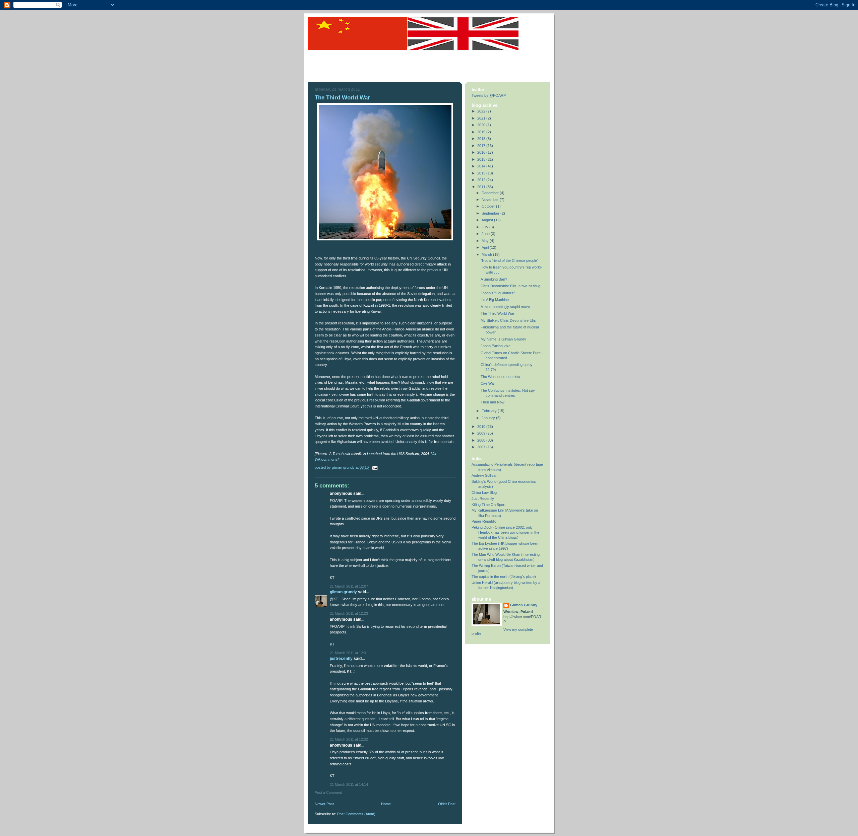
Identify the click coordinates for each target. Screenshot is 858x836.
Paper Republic (484, 521)
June (486, 234)
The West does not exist (500, 377)
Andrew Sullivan (484, 475)
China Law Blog (484, 492)
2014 (481, 166)
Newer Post (324, 804)
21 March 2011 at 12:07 (349, 586)
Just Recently (483, 499)
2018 (481, 139)
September (491, 213)
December (491, 193)
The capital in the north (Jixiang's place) (504, 577)
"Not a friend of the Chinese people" (509, 260)
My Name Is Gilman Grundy (503, 339)
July (485, 227)
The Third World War (497, 313)
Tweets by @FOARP (489, 95)
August (488, 220)
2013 (481, 173)
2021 (481, 118)
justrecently (341, 658)
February (490, 411)
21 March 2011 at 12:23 (349, 613)
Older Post (446, 804)
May (486, 241)
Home (386, 804)
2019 (481, 132)
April (486, 247)
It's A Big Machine (495, 300)
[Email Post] (374, 467)
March (487, 254)
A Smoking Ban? (494, 279)
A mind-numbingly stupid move (505, 307)
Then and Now (492, 402)
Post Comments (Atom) (356, 814)
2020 (481, 125)
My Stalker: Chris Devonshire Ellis (508, 320)
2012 (481, 180)
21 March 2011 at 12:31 (349, 653)
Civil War (488, 383)
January (489, 418)
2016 (481, 152)
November (491, 200)
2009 (481, 433)
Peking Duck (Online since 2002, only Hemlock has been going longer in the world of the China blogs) (505, 532)
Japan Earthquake (495, 346)
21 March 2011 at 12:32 (349, 739)
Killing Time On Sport (488, 505)
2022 (481, 111)
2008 (481, 440)
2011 (481, 187)
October (489, 206)
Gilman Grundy (343, 592)
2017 (481, 146)
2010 (481, 427)
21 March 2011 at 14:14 (349, 784)
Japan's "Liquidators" (498, 293)
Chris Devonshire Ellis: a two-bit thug (510, 286)
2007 (481, 447)
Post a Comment (328, 792)
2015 (481, 159)
